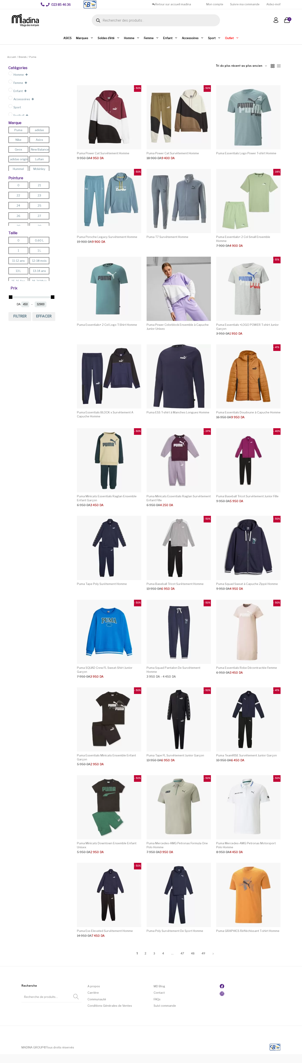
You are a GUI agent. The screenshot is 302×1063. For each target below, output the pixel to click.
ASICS (67, 38)
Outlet (229, 38)
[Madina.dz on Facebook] (222, 987)
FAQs (157, 999)
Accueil (11, 56)
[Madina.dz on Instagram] (222, 995)
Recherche (76, 996)
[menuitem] (58, 4)
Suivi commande (165, 1005)
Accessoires (190, 38)
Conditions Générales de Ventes (110, 1005)
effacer (44, 316)
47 (182, 953)
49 (203, 953)
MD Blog (159, 986)
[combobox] (241, 66)
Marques (82, 38)
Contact (159, 992)
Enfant (167, 38)
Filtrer (20, 316)
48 (193, 953)
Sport (212, 38)
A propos (94, 986)
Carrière (93, 992)
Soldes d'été (106, 38)
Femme (149, 38)
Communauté (97, 999)
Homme (129, 38)
